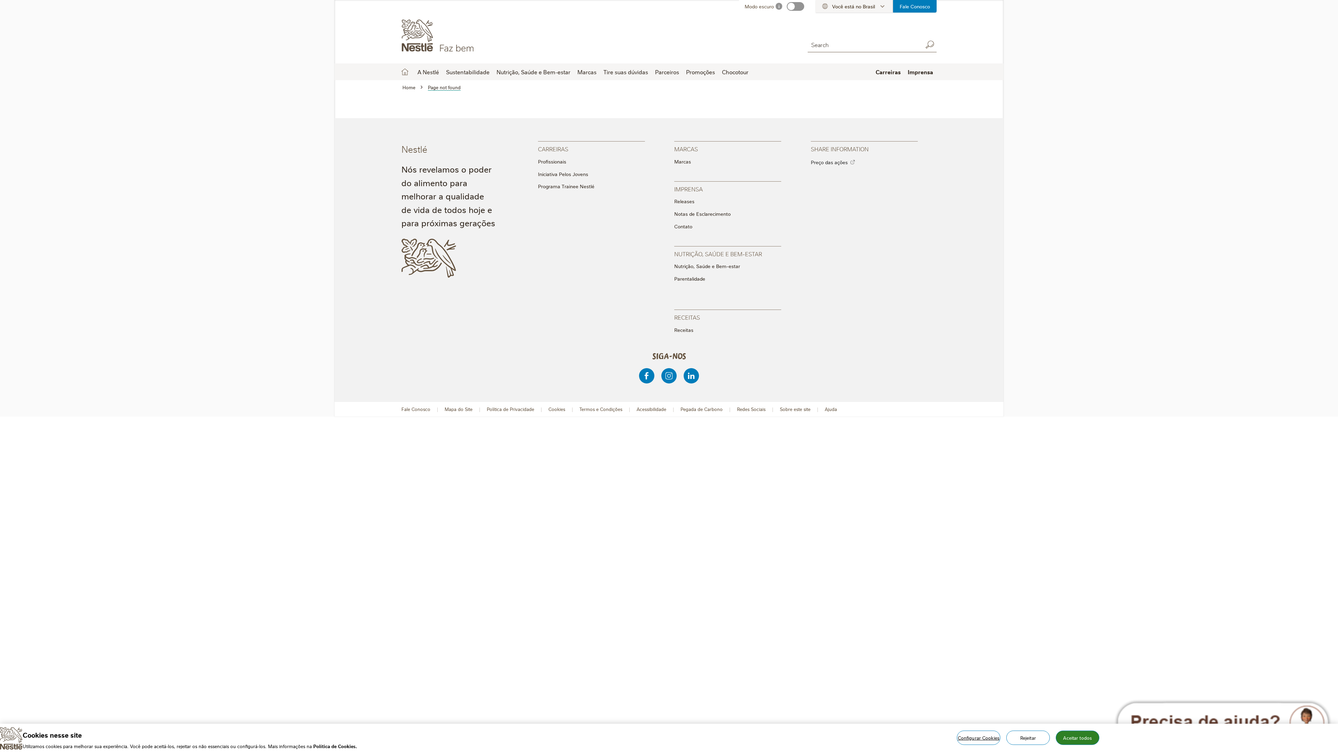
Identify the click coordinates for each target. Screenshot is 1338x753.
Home (404, 71)
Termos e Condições (600, 409)
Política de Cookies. (335, 746)
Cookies (556, 409)
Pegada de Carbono (701, 409)
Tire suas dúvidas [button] (625, 72)
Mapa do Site (458, 409)
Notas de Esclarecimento (702, 214)
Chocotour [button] (735, 72)
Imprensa (920, 72)
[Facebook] (646, 375)
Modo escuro (759, 6)
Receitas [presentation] (687, 317)
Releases (684, 201)
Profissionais (552, 161)
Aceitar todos (1077, 737)
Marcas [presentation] (686, 149)
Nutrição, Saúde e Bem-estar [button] (533, 72)
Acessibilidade (651, 409)
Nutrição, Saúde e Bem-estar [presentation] (718, 254)
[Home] (464, 36)
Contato (683, 226)
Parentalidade (689, 278)
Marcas (682, 161)
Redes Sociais (751, 409)
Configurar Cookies (978, 737)
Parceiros (667, 72)
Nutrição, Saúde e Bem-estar (707, 266)
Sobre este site (795, 409)
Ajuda (831, 409)
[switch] (795, 6)
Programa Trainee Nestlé (566, 186)
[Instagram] (669, 375)
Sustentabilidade (468, 72)
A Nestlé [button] (428, 72)
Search (930, 45)
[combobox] (863, 44)
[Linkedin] (691, 375)
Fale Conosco (915, 6)
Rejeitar (1028, 737)
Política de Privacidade (510, 409)
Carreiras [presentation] (553, 149)
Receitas (683, 330)
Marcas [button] (587, 72)
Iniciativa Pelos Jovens (563, 174)
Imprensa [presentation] (688, 189)
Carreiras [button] (888, 72)
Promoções (700, 72)
